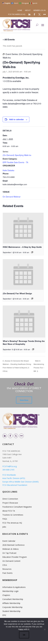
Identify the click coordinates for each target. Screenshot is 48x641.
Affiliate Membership (11, 603)
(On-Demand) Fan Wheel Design (17, 293)
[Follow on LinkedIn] (4, 436)
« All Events (9, 39)
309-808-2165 (8, 469)
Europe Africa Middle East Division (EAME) (20, 481)
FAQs (4, 519)
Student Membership (11, 611)
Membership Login (10, 591)
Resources (6, 569)
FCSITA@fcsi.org (9, 466)
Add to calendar (16, 119)
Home (19, 10)
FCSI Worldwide (9, 475)
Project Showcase (10, 503)
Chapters (6, 595)
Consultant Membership (12, 599)
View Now (24, 400)
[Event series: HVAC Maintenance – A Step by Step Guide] (32, 252)
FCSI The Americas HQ (16, 14)
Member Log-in (39, 10)
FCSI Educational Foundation (14, 485)
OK (24, 635)
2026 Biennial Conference (13, 545)
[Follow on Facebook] (10, 436)
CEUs (4, 565)
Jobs (4, 527)
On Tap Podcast (9, 553)
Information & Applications (14, 587)
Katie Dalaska (8, 170)
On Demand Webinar (12, 196)
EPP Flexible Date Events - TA (15, 162)
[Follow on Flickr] (21, 436)
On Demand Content (11, 561)
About (28, 10)
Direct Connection (10, 499)
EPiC (4, 615)
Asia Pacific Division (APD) (13, 478)
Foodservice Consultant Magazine (17, 507)
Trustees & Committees (12, 515)
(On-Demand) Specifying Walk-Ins (17, 155)
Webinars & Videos (10, 549)
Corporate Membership (12, 607)
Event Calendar (8, 541)
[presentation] (23, 228)
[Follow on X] (16, 436)
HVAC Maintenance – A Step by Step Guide (22, 247)
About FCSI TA (8, 511)
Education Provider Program (14, 557)
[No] (44, 629)
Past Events (7, 573)
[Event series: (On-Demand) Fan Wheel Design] (32, 298)
